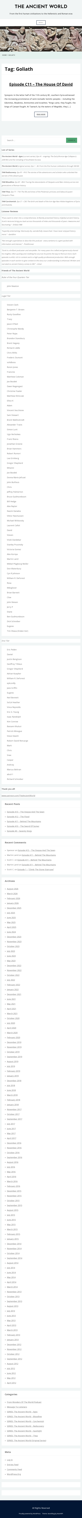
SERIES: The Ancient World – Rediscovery (25, 1426)
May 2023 (11, 960)
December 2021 (14, 994)
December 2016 (14, 1143)
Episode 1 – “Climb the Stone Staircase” (35, 869)
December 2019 (14, 1042)
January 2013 (13, 1339)
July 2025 (11, 912)
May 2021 (11, 1004)
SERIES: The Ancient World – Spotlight (24, 1431)
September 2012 (14, 1359)
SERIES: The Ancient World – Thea (22, 1435)
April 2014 (11, 1282)
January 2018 (13, 1104)
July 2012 (11, 1368)
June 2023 (11, 956)
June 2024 (11, 932)
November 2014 (14, 1248)
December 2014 (14, 1243)
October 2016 (13, 1152)
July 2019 (11, 1066)
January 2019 (13, 1076)
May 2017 (11, 1133)
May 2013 (11, 1320)
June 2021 (11, 999)
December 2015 (14, 1191)
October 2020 (13, 1018)
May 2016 (11, 1172)
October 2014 (13, 1253)
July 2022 (11, 980)
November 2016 (14, 1148)
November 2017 (14, 1109)
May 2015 (11, 1224)
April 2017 (11, 1138)
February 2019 (13, 1071)
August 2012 (12, 1363)
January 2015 (13, 1239)
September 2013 (14, 1301)
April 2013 (11, 1325)
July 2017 (11, 1124)
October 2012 (13, 1354)
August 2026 (12, 888)
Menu (41, 22)
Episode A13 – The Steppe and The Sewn (25, 812)
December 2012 (14, 1344)
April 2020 (11, 1028)
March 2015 (12, 1229)
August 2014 (12, 1263)
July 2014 (11, 1267)
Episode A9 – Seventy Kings (19, 831)
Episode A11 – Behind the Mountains (24, 821)
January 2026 (13, 903)
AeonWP (60, 1514)
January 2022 (13, 989)
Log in (10, 1460)
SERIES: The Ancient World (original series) (26, 1440)
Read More (42, 115)
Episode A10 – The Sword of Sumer (23, 826)
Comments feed (14, 1469)
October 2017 (13, 1114)
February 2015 (13, 1234)
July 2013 (11, 1311)
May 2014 (11, 1277)
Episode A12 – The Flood (18, 816)
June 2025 (11, 917)
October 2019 (13, 1052)
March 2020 (12, 1032)
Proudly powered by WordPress (30, 1514)
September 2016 (14, 1157)
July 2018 (11, 1085)
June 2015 (11, 1219)
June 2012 (11, 1373)
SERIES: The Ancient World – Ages (22, 1411)
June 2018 (11, 1090)
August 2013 (12, 1306)
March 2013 (12, 1330)
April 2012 (11, 1383)
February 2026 (13, 898)
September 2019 (14, 1056)
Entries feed (12, 1464)
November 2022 (14, 970)
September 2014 (14, 1258)
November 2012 (14, 1349)
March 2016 (12, 1181)
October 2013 (13, 1296)
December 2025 (14, 908)
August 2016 (12, 1162)
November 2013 (14, 1291)
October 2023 (13, 946)
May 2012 (11, 1378)
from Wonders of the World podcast (24, 1402)
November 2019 (14, 1047)
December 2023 (14, 936)
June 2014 (11, 1272)
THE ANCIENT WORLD (41, 7)
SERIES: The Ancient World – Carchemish (25, 1421)
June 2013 (11, 1315)
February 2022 (13, 984)
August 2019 (12, 1061)
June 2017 (11, 1128)
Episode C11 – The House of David (41, 84)
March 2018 (12, 1095)
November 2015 (14, 1195)
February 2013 (13, 1335)
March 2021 (12, 1013)
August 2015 (12, 1210)
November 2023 (14, 941)
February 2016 (13, 1186)
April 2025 (11, 927)
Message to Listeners (17, 1407)
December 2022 (14, 965)
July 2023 (11, 951)
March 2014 (12, 1287)
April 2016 (11, 1176)
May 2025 (11, 922)
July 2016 (11, 1167)
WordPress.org (14, 1474)
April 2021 (11, 1008)
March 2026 (12, 893)
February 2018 (13, 1100)
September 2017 (14, 1119)
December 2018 (14, 1080)
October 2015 (13, 1200)
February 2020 (13, 1037)
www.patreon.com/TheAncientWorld (18, 795)
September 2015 (14, 1205)
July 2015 (11, 1215)
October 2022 (13, 975)
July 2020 (11, 1023)
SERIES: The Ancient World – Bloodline (24, 1416)
